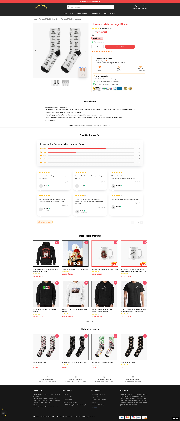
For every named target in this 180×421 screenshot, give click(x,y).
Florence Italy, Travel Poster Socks (103, 362)
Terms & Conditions (68, 397)
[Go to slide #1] (55, 83)
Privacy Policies (67, 399)
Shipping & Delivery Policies (99, 394)
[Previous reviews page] (132, 222)
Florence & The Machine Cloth (49, 19)
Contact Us (95, 402)
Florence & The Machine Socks (71, 19)
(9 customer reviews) (106, 28)
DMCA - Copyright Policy (70, 402)
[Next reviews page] (141, 222)
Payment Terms (96, 397)
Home (35, 19)
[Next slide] (86, 51)
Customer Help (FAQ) (98, 405)
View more (90, 321)
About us (65, 394)
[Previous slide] (36, 51)
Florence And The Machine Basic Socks (75, 362)
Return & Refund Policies (99, 399)
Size (93, 35)
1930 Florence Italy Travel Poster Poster (75, 269)
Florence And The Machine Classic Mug (105, 269)
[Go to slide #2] (65, 83)
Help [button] (177, 418)
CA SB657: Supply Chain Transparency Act (75, 405)
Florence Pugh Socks (40, 362)
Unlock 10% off (3, 413)
